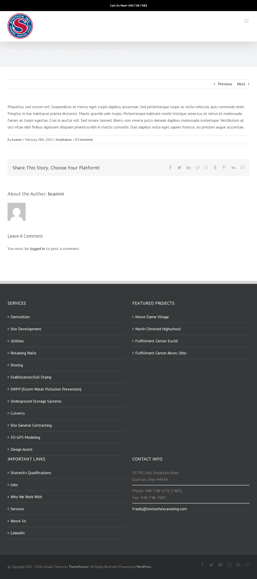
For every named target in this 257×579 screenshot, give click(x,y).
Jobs (14, 484)
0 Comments (84, 140)
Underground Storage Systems (36, 401)
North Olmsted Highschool (158, 328)
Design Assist (22, 449)
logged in (37, 248)
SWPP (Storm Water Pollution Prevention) (46, 389)
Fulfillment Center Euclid (156, 340)
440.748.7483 (137, 5)
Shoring (17, 364)
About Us (18, 520)
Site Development (26, 328)
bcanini (17, 140)
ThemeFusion (78, 567)
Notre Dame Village (152, 316)
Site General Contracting (31, 425)
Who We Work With (26, 496)
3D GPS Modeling (25, 437)
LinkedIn (18, 532)
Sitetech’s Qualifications (31, 472)
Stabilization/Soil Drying (31, 376)
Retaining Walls (23, 352)
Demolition (20, 316)
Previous (225, 83)
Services (17, 508)
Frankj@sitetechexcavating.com (159, 508)
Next (241, 83)
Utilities (17, 340)
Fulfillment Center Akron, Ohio (160, 352)
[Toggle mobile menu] (246, 21)
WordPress (144, 567)
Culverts (18, 413)
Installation (64, 140)
